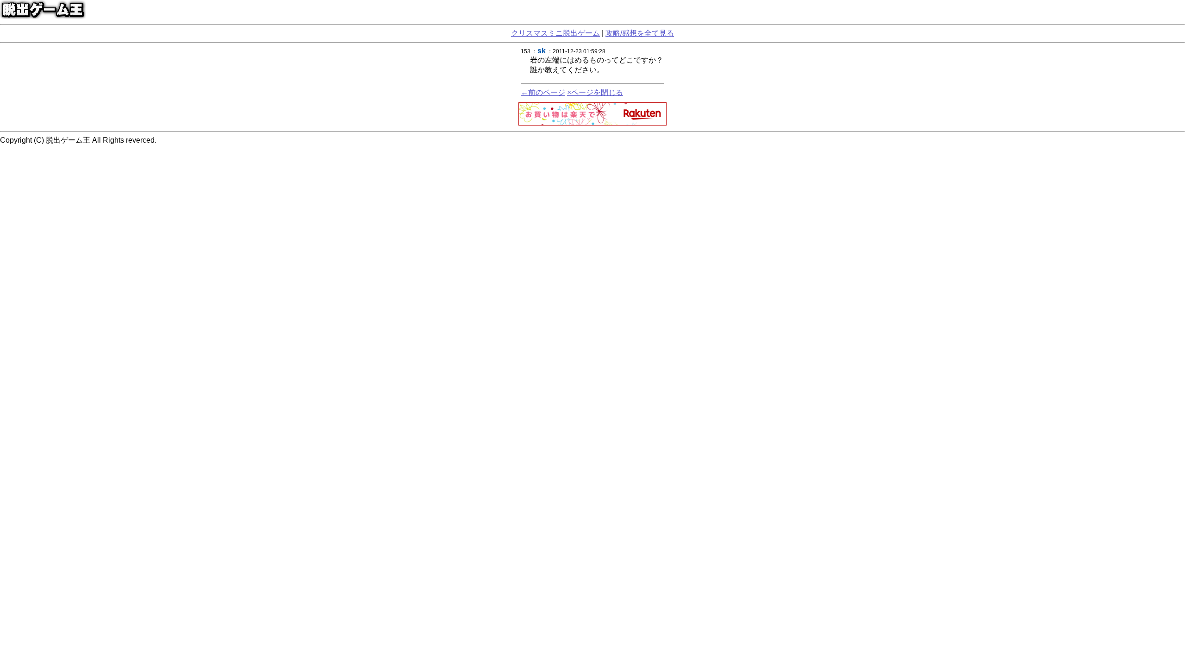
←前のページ (543, 92)
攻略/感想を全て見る (639, 33)
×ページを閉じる (595, 92)
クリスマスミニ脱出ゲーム (555, 33)
